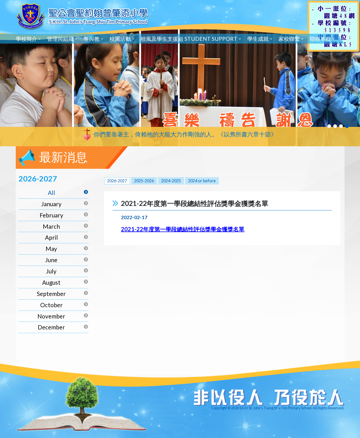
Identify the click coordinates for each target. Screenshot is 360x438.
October (51, 304)
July (51, 271)
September (51, 293)
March (51, 226)
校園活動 (120, 38)
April (51, 237)
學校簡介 (26, 38)
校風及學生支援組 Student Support (189, 38)
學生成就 (258, 38)
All (51, 192)
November (51, 316)
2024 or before (202, 180)
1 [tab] (329, 126)
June (51, 259)
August (51, 282)
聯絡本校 (320, 38)
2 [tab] (335, 126)
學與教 (92, 38)
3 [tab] (341, 126)
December (51, 327)
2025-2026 (144, 180)
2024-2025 (171, 180)
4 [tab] (347, 126)
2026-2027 (117, 180)
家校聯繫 (289, 38)
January (51, 203)
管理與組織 (60, 38)
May (51, 248)
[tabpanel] (180, 73)
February (51, 215)
